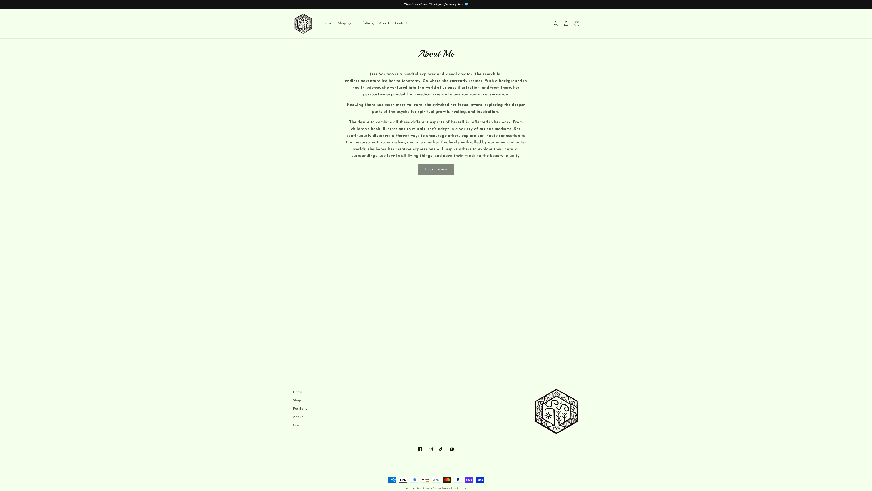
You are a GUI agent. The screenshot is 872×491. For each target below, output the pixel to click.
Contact (299, 425)
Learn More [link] (436, 169)
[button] (344, 24)
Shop (297, 400)
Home (297, 392)
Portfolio (300, 409)
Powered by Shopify (454, 488)
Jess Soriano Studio (429, 488)
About (298, 417)
